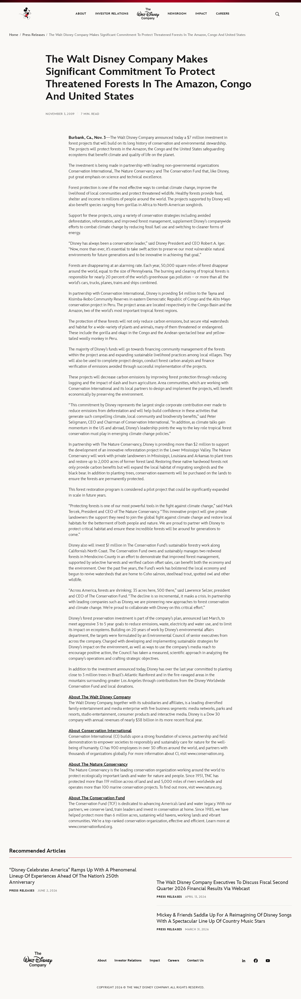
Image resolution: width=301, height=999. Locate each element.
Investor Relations (112, 13)
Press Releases (34, 35)
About (81, 13)
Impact (201, 13)
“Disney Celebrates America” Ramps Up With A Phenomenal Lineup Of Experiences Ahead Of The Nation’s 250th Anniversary (72, 876)
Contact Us (195, 960)
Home (13, 35)
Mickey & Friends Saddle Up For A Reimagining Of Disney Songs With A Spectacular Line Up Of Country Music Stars (224, 918)
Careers (223, 13)
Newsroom (177, 13)
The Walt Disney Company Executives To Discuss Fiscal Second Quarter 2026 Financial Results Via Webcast (222, 885)
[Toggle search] (277, 14)
